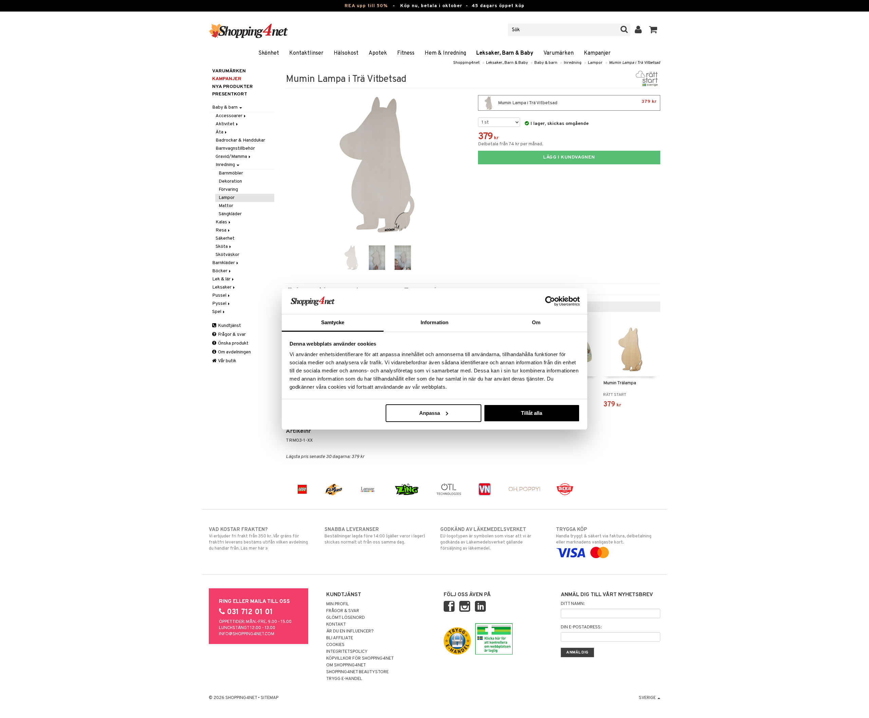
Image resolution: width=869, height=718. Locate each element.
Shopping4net (466, 63)
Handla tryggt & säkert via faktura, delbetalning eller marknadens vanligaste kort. (603, 536)
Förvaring (228, 189)
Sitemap (269, 698)
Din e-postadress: (581, 627)
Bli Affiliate (339, 638)
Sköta (222, 247)
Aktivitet (226, 124)
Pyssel (219, 304)
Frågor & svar (231, 334)
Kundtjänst (229, 326)
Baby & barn (545, 63)
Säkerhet (225, 238)
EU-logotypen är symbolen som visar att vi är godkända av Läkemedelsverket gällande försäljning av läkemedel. (485, 539)
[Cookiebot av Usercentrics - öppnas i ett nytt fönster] (550, 301)
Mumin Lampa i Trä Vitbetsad (634, 63)
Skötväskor (227, 255)
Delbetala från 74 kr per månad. (510, 144)
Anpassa (429, 413)
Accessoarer (229, 116)
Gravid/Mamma (232, 157)
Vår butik (226, 361)
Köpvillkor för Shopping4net (360, 658)
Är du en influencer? (350, 631)
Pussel (219, 295)
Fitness (405, 53)
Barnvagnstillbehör (235, 148)
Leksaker (222, 287)
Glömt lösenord (345, 618)
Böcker (220, 271)
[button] (653, 29)
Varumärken (558, 53)
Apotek (378, 53)
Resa (221, 230)
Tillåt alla (531, 413)
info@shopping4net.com (246, 634)
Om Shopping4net (346, 665)
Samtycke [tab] (333, 322)
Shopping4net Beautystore (357, 672)
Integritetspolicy (347, 652)
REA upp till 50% (366, 6)
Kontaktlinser (306, 53)
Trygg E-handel (344, 679)
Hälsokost (346, 53)
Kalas (222, 222)
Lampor (595, 63)
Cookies (335, 645)
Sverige (648, 698)
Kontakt (336, 624)
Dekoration (230, 181)
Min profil (337, 604)
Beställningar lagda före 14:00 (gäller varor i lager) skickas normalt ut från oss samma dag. (375, 536)
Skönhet (268, 53)
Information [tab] (434, 322)
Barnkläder (224, 263)
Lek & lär (222, 279)
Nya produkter (232, 87)
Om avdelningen (234, 352)
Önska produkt (232, 343)
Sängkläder (230, 214)
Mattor (226, 206)
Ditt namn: (573, 604)
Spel (217, 312)
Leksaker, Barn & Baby (504, 53)
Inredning (572, 63)
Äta (220, 132)
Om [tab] (536, 322)
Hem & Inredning (445, 53)
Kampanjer (597, 53)
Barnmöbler (231, 173)
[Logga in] (638, 29)
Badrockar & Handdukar (240, 140)
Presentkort (229, 94)
